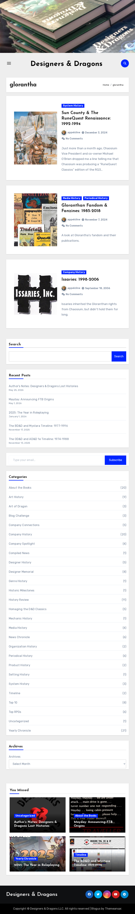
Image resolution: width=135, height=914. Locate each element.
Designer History (20, 562)
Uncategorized (19, 721)
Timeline (14, 693)
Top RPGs (15, 712)
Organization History (23, 646)
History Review (19, 599)
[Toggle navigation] (9, 63)
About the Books (20, 487)
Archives (14, 756)
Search (15, 344)
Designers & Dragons (66, 64)
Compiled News (19, 553)
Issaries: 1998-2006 (80, 279)
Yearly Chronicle (20, 730)
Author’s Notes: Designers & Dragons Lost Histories (43, 386)
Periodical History (96, 198)
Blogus (95, 908)
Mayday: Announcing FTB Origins (31, 399)
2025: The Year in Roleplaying (29, 412)
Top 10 (13, 702)
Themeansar (113, 908)
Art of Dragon (18, 506)
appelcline (74, 132)
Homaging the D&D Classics (27, 609)
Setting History (19, 674)
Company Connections (24, 525)
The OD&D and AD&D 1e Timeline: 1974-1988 (39, 439)
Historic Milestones (21, 590)
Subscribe (115, 460)
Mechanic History (20, 618)
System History (73, 105)
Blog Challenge (19, 515)
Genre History (18, 581)
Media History (71, 198)
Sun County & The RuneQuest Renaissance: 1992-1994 (86, 118)
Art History (16, 497)
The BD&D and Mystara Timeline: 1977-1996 (38, 425)
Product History (19, 665)
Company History (74, 272)
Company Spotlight (22, 543)
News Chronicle (19, 637)
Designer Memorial (21, 571)
